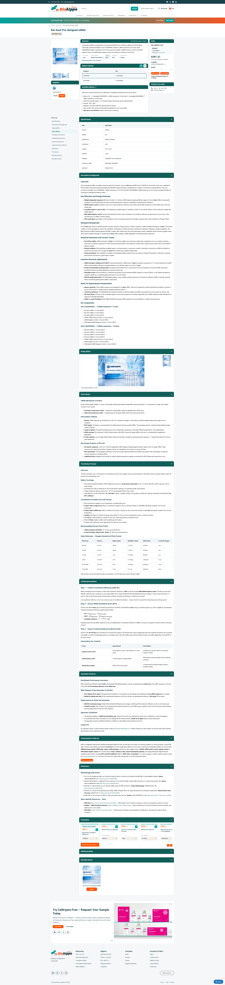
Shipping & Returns (105, 963)
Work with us (167, 973)
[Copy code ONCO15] (116, 838)
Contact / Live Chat (105, 957)
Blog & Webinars (80, 966)
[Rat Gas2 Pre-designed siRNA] (92, 875)
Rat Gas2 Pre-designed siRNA (92, 885)
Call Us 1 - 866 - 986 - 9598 (160, 88)
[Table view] (141, 65)
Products (61, 95)
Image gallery (56, 128)
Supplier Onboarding (130, 963)
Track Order (153, 966)
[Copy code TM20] (136, 838)
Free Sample (69, 925)
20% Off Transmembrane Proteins (128, 830)
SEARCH (134, 8)
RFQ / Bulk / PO (104, 960)
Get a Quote (164, 73)
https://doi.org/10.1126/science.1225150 (159, 795)
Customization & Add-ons (59, 145)
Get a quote (169, 20)
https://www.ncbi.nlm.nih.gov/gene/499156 (103, 803)
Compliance (103, 966)
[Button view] (145, 65)
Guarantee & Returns (58, 142)
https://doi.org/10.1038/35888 (108, 779)
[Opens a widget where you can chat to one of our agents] (218, 982)
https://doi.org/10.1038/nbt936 (93, 788)
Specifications (56, 121)
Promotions (55, 152)
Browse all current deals (89, 844)
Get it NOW (58, 925)
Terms (167, 982)
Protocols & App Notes (82, 957)
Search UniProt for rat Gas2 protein (101, 810)
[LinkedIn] (173, 2)
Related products (57, 155)
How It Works (56, 131)
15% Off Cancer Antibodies (110, 829)
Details (55, 95)
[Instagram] (176, 2)
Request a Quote (154, 960)
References (55, 148)
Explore (92, 889)
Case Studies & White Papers (83, 963)
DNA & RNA (58, 25)
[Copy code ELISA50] (155, 838)
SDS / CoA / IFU (80, 954)
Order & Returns (154, 963)
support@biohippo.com (124, 728)
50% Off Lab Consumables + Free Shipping (169, 830)
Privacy (162, 982)
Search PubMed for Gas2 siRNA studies (119, 805)
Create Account (154, 957)
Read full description (87, 60)
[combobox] (105, 9)
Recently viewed (56, 159)
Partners (127, 957)
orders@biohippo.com (68, 2)
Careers (127, 960)
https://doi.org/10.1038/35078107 (109, 783)
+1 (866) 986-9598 (55, 2)
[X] (170, 2)
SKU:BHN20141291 (56, 34)
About (127, 954)
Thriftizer (68, 982)
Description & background (59, 124)
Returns (172, 982)
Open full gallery (97, 60)
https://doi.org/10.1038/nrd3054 (110, 793)
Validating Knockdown (58, 138)
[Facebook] (167, 2)
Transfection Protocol (58, 135)
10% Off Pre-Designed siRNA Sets (88, 833)
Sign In (152, 954)
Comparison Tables (81, 960)
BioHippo (57, 982)
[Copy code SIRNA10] (96, 838)
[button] (171, 8)
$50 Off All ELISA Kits (147, 829)
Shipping (153, 59)
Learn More (160, 20)
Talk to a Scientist (87, 760)
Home (52, 25)
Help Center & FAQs (105, 954)
